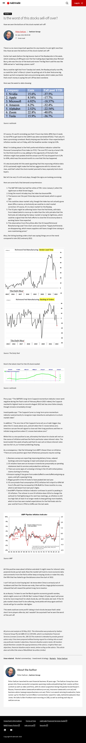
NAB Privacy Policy (11, 725)
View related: (9, 658)
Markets (7, 14)
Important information (13, 721)
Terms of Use (31, 721)
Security (43, 725)
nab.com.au (28, 725)
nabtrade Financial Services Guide (52, 721)
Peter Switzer (20, 31)
